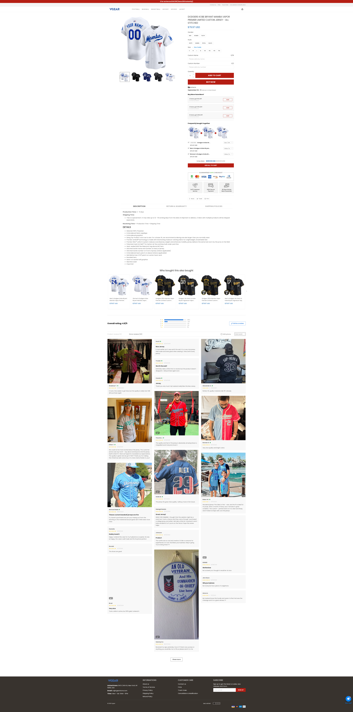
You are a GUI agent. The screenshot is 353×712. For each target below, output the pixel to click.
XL (200, 50)
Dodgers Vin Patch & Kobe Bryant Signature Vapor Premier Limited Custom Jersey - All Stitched (187, 300)
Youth (203, 35)
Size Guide (197, 47)
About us (146, 684)
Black (210, 43)
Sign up (241, 690)
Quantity (191, 71)
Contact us (213, 5)
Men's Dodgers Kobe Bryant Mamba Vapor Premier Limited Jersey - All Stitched (200, 148)
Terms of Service (149, 687)
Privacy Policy (148, 690)
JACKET (182, 9)
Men (190, 35)
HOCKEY (166, 9)
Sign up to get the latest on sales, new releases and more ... (227, 685)
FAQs (219, 5)
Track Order (225, 5)
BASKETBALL (155, 9)
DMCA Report (207, 703)
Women (196, 35)
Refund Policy (147, 696)
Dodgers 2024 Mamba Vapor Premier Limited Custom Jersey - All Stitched (165, 300)
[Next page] (174, 77)
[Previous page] (120, 77)
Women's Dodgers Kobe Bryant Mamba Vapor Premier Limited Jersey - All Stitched (200, 154)
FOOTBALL (136, 9)
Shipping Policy (148, 693)
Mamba (197, 43)
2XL (205, 50)
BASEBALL (145, 9)
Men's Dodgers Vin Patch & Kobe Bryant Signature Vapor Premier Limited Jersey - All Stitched (234, 300)
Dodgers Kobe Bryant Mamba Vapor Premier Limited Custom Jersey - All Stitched (203, 143)
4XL (214, 50)
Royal (204, 43)
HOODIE (174, 9)
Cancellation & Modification (238, 5)
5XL (219, 50)
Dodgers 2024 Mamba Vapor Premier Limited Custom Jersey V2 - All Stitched (211, 300)
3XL (210, 50)
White (190, 43)
